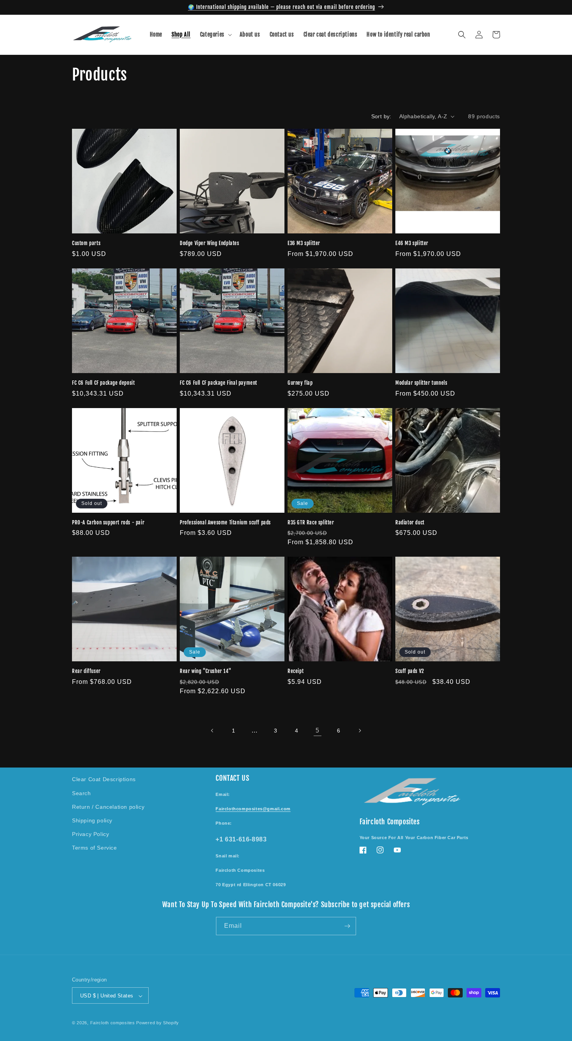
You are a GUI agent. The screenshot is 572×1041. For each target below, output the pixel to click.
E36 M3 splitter (304, 243)
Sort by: (381, 116)
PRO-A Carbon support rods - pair (108, 522)
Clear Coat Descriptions (104, 779)
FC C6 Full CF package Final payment (218, 383)
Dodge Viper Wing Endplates (209, 243)
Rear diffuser (86, 671)
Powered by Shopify (157, 1023)
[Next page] (359, 730)
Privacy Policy (90, 834)
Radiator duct (410, 522)
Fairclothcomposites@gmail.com (253, 808)
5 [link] (317, 730)
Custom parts (86, 243)
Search (81, 793)
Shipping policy (92, 820)
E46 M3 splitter (411, 243)
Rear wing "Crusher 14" (205, 671)
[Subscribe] (347, 926)
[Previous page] (212, 730)
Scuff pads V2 (409, 671)
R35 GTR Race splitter (311, 522)
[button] (215, 34)
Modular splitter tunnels (421, 383)
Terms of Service (94, 847)
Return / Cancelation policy (108, 806)
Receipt (296, 671)
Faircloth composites (112, 1023)
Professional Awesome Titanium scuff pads (225, 522)
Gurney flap (300, 383)
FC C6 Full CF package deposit (103, 383)
